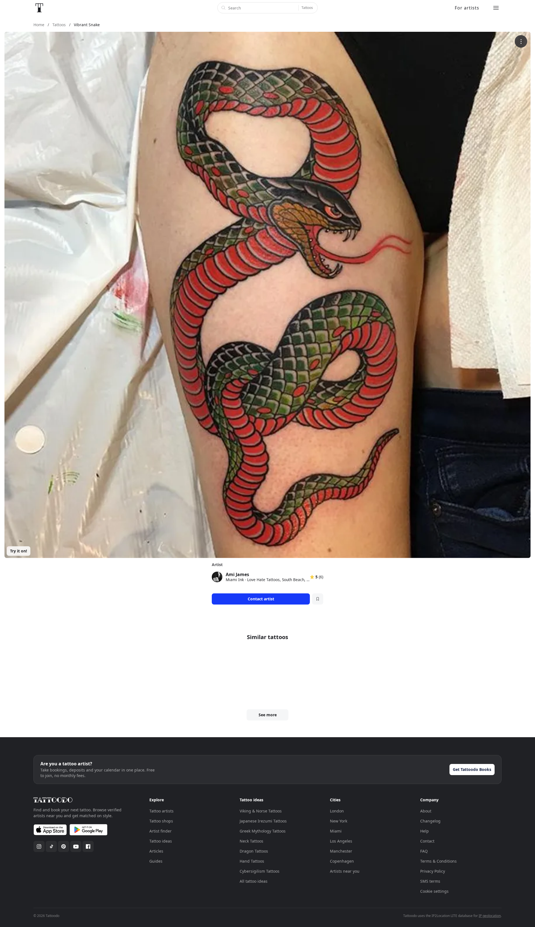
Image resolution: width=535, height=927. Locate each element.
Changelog (430, 821)
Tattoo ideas (160, 841)
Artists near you (344, 871)
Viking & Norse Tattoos (261, 811)
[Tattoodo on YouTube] (75, 846)
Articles (156, 851)
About (425, 811)
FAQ (424, 851)
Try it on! (18, 551)
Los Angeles (341, 841)
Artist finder (160, 831)
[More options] (521, 41)
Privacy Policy (432, 871)
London (337, 811)
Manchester (341, 851)
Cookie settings (434, 891)
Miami (336, 831)
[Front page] (39, 8)
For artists (467, 8)
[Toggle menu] (496, 8)
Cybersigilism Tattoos (259, 871)
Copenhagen (342, 861)
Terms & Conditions (438, 861)
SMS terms (430, 881)
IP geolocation (490, 915)
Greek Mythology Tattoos (263, 831)
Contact (427, 841)
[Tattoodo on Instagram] (39, 846)
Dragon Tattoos (254, 851)
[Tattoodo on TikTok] (51, 846)
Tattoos (307, 7)
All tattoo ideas (254, 881)
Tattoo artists (161, 811)
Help (424, 831)
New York (338, 821)
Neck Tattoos (251, 841)
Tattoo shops (161, 821)
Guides (155, 861)
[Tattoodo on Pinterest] (63, 846)
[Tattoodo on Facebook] (88, 846)
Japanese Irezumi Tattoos (263, 821)
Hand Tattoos (252, 861)
